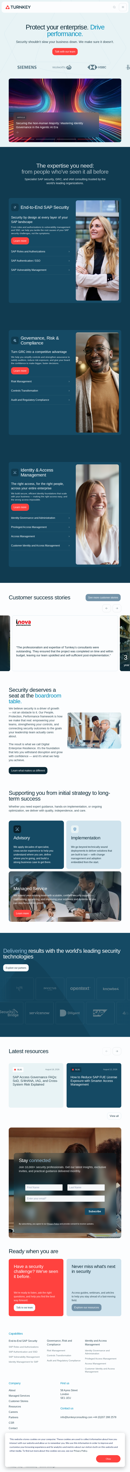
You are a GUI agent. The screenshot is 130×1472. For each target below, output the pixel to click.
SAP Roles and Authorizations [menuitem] (24, 1347)
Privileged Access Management (40, 527)
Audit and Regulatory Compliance (40, 399)
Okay (108, 1458)
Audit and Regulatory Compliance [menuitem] (64, 1360)
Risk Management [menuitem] (56, 1350)
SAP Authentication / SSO (40, 260)
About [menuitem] (12, 1390)
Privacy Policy (80, 1450)
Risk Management (40, 381)
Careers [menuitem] (13, 1412)
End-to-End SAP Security (23, 1341)
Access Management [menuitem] (95, 1363)
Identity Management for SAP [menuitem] (23, 1362)
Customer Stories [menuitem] (18, 1401)
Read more (42, 1100)
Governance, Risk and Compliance (65, 1343)
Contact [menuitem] (13, 1428)
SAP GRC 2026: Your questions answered (56, 124)
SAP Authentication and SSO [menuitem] (23, 1351)
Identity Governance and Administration (40, 517)
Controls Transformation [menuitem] (59, 1355)
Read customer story (65, 643)
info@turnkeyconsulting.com (76, 1417)
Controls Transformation (40, 390)
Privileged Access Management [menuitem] (100, 1358)
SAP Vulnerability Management (40, 269)
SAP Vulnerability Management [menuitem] (24, 1357)
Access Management (40, 536)
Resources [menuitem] (15, 1406)
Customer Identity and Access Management (40, 545)
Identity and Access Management (103, 1343)
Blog (19, 1070)
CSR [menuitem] (11, 1422)
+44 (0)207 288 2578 (104, 1417)
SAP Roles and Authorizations (40, 251)
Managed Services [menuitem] (19, 1395)
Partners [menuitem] (13, 1417)
